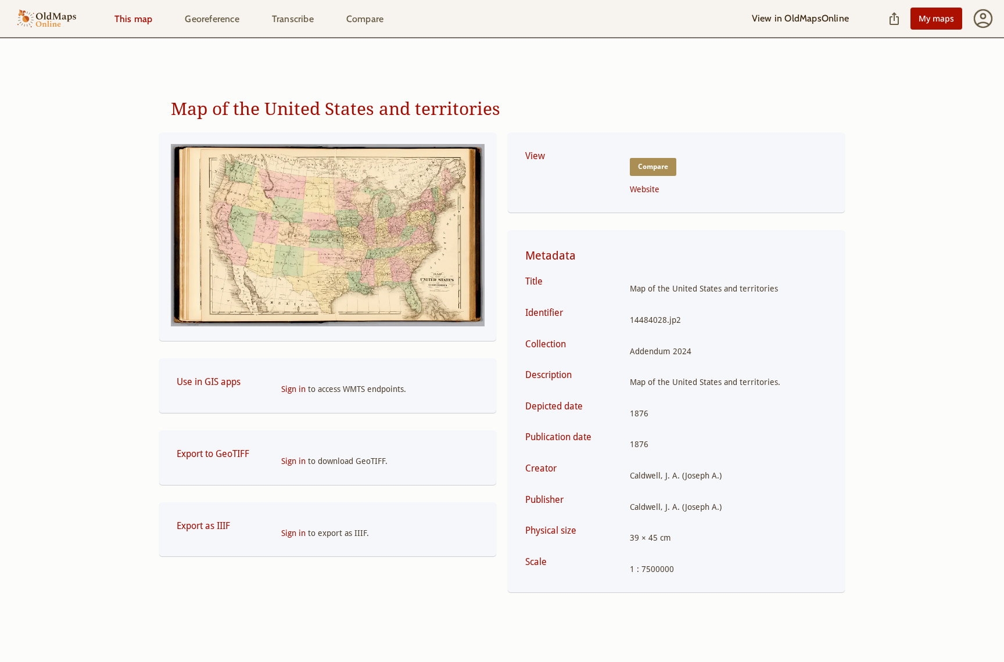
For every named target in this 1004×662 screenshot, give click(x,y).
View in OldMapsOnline (800, 18)
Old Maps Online (46, 18)
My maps (936, 18)
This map (133, 18)
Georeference (212, 18)
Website (644, 189)
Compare (364, 18)
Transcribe (293, 18)
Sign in (293, 389)
